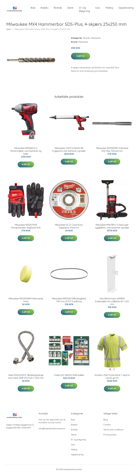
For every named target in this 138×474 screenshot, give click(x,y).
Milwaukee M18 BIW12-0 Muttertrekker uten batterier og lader (25, 151)
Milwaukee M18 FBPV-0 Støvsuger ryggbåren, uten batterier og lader (112, 226)
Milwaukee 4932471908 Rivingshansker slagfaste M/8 (25, 226)
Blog (105, 419)
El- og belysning (84, 9)
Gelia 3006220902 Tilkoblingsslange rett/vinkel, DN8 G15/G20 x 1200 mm (26, 376)
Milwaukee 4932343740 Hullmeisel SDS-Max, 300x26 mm (112, 149)
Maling (109, 7)
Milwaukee (96, 38)
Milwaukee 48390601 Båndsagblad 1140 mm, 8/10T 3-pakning (69, 300)
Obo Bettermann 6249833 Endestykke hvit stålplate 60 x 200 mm (112, 301)
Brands (58, 7)
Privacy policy (109, 434)
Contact (107, 424)
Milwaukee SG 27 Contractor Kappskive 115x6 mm (69, 226)
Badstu (44, 7)
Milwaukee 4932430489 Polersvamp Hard (26, 300)
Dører (70, 7)
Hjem (8, 29)
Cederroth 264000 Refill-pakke (69, 375)
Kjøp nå (80, 56)
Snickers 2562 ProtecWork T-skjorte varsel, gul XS (112, 376)
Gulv (97, 7)
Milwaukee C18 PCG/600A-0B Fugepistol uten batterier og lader (69, 149)
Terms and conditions (113, 429)
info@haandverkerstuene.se (52, 428)
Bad (33, 7)
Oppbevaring (126, 7)
